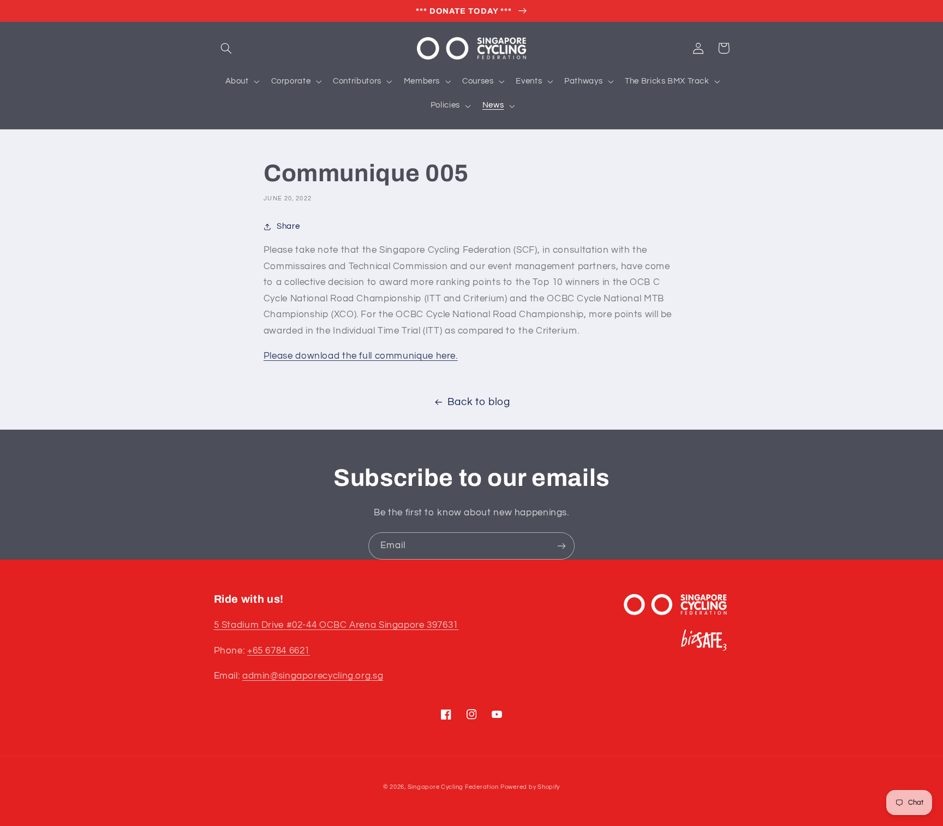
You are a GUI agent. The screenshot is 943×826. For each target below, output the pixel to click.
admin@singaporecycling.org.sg (312, 676)
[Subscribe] (561, 545)
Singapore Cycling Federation (453, 787)
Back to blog (478, 402)
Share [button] (288, 226)
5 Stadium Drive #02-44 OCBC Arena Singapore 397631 (336, 625)
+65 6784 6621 (278, 651)
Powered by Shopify (530, 787)
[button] (226, 48)
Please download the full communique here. (361, 356)
